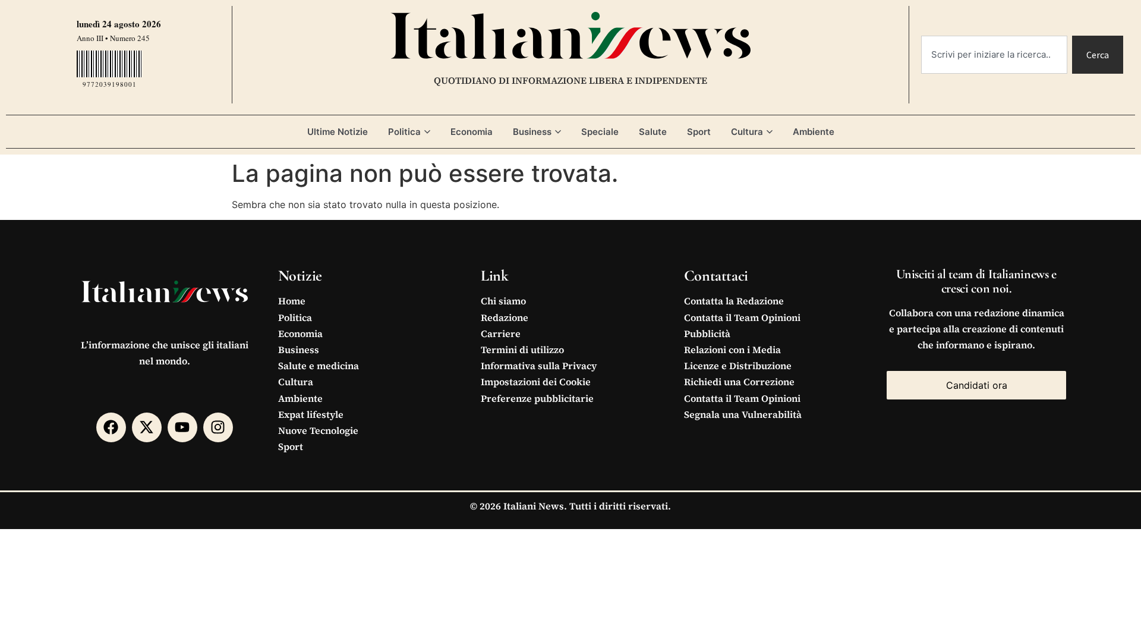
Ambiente (813, 131)
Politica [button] (404, 131)
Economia (471, 131)
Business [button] (532, 131)
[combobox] (994, 55)
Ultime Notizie (337, 131)
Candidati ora (976, 385)
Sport (699, 131)
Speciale (600, 131)
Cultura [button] (747, 131)
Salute (653, 131)
